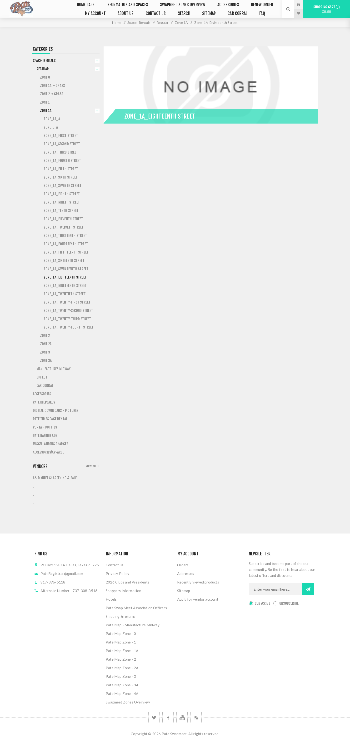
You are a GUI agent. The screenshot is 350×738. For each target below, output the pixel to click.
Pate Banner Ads (45, 435)
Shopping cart (325, 9)
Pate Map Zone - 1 (121, 642)
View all (91, 466)
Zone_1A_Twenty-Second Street (68, 310)
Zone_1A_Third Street (61, 152)
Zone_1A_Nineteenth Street (65, 285)
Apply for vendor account (197, 599)
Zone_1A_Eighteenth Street (65, 277)
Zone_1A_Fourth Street (62, 160)
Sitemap (183, 590)
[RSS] (196, 717)
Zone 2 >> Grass (51, 94)
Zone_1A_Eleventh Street (63, 219)
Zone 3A (46, 360)
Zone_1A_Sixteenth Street (64, 260)
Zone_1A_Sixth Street (61, 177)
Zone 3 (45, 352)
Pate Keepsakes (44, 402)
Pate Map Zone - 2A (122, 668)
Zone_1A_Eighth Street (62, 194)
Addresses (185, 573)
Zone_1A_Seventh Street (62, 185)
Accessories (42, 394)
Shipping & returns (121, 616)
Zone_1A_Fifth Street (61, 169)
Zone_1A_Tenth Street (61, 210)
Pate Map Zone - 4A (122, 693)
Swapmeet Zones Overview (128, 702)
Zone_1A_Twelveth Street (64, 227)
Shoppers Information (123, 590)
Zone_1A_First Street (61, 135)
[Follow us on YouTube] (182, 717)
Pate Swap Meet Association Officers (136, 608)
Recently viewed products (198, 582)
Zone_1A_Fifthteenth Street (66, 252)
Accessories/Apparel (48, 452)
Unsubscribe (289, 603)
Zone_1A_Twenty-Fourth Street (69, 327)
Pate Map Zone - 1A (122, 650)
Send (308, 589)
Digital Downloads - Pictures (56, 410)
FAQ (262, 13)
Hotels (111, 599)
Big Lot (41, 377)
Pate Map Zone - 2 (121, 659)
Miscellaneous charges (50, 444)
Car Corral (44, 385)
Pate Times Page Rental (50, 419)
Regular (42, 69)
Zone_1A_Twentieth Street (65, 294)
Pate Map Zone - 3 (121, 676)
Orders (183, 565)
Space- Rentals (44, 60)
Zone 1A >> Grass (52, 85)
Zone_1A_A (52, 119)
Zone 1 (45, 102)
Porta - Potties (45, 427)
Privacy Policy (117, 573)
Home (116, 22)
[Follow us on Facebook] (168, 717)
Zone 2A (45, 344)
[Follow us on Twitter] (154, 717)
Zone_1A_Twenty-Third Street (67, 319)
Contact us (114, 565)
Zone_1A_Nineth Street (62, 202)
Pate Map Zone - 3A (122, 685)
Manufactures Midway (53, 369)
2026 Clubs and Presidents (127, 582)
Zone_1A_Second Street (62, 144)
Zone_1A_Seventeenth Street (66, 269)
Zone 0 (45, 77)
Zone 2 (45, 335)
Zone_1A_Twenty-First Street (67, 302)
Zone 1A (45, 110)
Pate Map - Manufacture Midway (133, 625)
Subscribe (262, 603)
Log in (302, 4)
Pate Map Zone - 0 (121, 633)
